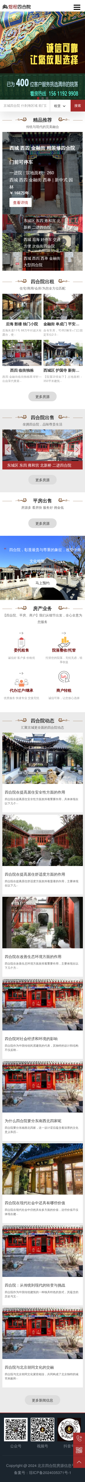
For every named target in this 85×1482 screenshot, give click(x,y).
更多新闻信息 (42, 1400)
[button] (77, 449)
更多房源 (42, 396)
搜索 (77, 105)
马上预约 (42, 582)
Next (68, 59)
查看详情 (20, 202)
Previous (16, 59)
